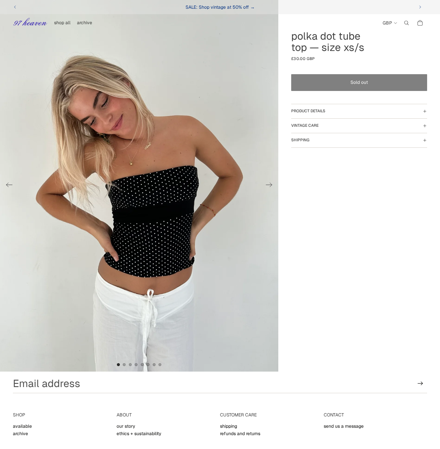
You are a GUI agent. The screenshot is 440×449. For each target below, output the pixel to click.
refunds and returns (240, 433)
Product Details (308, 111)
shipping (300, 140)
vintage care (305, 125)
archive (20, 433)
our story (126, 426)
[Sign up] (420, 383)
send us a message (344, 426)
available (22, 426)
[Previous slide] (15, 7)
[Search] (406, 23)
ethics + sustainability (139, 433)
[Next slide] (420, 7)
